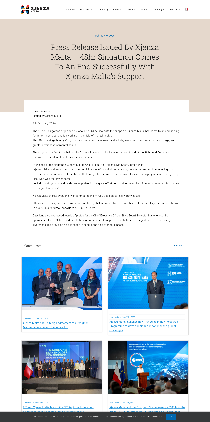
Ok (171, 417)
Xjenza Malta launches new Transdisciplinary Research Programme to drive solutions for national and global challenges (143, 326)
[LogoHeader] (35, 6)
